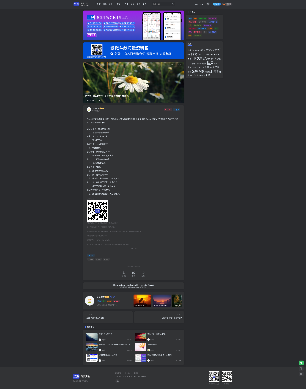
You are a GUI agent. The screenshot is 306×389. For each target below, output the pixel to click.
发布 (217, 4)
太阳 (189, 58)
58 (100, 301)
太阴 (194, 58)
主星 (201, 50)
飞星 (190, 25)
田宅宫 (199, 67)
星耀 (93, 100)
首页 (88, 100)
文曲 (204, 64)
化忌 (212, 50)
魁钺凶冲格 (202, 18)
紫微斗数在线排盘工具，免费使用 (159, 355)
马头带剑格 (202, 22)
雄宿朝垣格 (192, 28)
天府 (207, 54)
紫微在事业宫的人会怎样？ (109, 355)
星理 (128, 376)
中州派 (197, 50)
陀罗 (216, 28)
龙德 (195, 18)
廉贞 (194, 63)
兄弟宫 (207, 50)
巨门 (190, 63)
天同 (203, 54)
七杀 (189, 50)
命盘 (189, 54)
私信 (177, 109)
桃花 (215, 63)
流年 (191, 67)
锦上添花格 (212, 32)
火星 (195, 67)
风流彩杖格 (197, 25)
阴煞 (190, 32)
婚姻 (208, 58)
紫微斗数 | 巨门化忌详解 (156, 334)
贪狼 (191, 75)
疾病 (211, 67)
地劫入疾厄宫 (152, 344)
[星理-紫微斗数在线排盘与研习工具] (81, 376)
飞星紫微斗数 (212, 22)
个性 (193, 50)
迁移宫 (195, 75)
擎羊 (198, 63)
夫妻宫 (201, 58)
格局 (210, 62)
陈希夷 (210, 28)
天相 (219, 54)
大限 (199, 54)
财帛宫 (215, 71)
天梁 (215, 54)
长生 (204, 32)
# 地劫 (98, 259)
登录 (197, 4)
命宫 (217, 49)
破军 (215, 67)
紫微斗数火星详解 (105, 334)
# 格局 (91, 259)
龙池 (190, 18)
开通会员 (228, 4)
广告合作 (126, 373)
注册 (201, 4)
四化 (194, 54)
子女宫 (214, 58)
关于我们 (135, 373)
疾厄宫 (205, 67)
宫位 (219, 58)
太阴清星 (95, 108)
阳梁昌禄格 (197, 32)
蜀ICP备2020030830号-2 (139, 376)
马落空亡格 (212, 18)
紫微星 (208, 71)
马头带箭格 (192, 22)
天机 (211, 54)
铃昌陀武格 (197, 35)
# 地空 (106, 259)
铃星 (190, 35)
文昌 (201, 64)
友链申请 (118, 373)
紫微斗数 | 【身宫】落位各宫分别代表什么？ (115, 344)
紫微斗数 (198, 71)
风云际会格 (207, 25)
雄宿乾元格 (202, 28)
